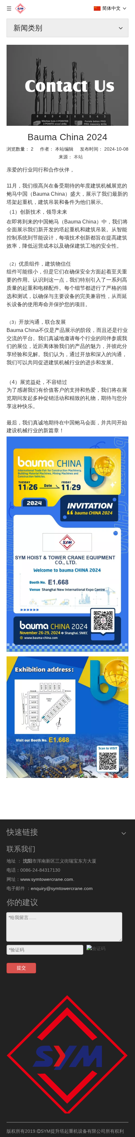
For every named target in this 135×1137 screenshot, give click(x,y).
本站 (78, 156)
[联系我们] (67, 85)
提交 (21, 967)
